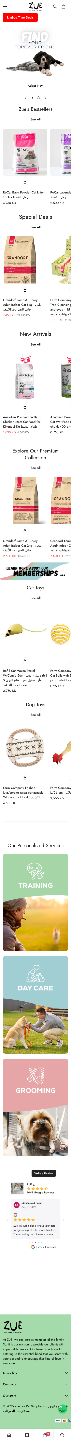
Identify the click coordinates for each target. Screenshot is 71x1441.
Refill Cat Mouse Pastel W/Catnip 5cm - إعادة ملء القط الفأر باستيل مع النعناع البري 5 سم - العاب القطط (25, 677)
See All (36, 119)
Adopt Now (35, 85)
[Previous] (26, 98)
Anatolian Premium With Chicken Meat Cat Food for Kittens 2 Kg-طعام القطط (21, 422)
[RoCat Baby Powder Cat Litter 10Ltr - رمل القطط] (25, 158)
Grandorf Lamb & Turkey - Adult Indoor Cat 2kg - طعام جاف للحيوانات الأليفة (22, 546)
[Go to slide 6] (38, 1242)
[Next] (45, 98)
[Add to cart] (25, 182)
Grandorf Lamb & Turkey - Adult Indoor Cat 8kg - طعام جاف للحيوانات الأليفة (22, 305)
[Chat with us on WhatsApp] (62, 1408)
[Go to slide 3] (29, 1242)
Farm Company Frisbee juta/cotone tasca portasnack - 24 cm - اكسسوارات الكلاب (23, 793)
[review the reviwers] (15, 1215)
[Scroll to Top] (64, 1420)
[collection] (27, 1435)
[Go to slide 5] (35, 1242)
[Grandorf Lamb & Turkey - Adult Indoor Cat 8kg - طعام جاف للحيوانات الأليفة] (25, 265)
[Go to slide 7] (41, 1242)
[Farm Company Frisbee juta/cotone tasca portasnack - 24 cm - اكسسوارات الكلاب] (25, 753)
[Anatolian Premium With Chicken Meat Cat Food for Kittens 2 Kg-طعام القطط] (25, 383)
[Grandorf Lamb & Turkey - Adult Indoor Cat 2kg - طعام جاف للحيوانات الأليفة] (25, 506)
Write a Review (43, 1173)
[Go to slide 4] (32, 1242)
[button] (63, 6)
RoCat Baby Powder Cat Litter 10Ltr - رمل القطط (23, 194)
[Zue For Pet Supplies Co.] (35, 6)
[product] (9, 1435)
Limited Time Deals (20, 17)
